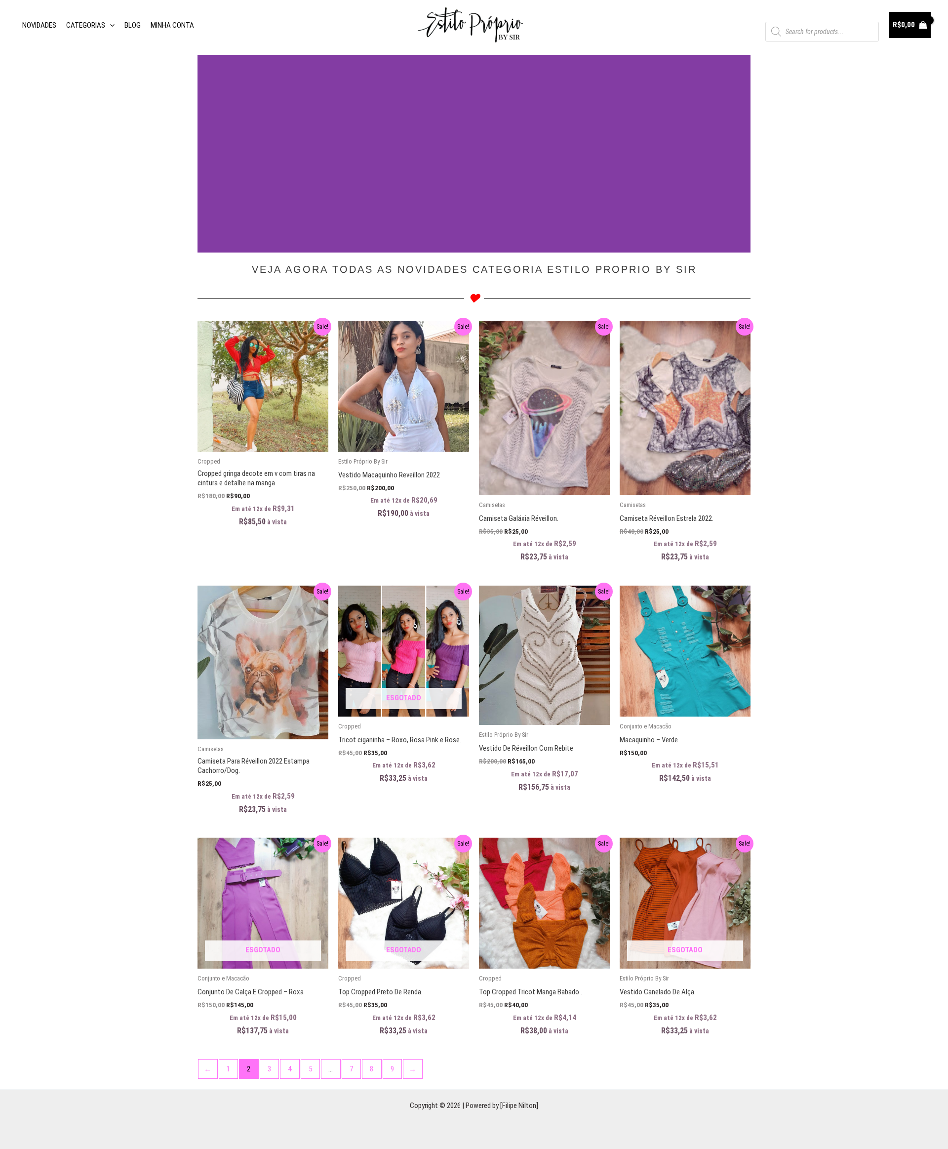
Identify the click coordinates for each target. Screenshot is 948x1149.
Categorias (85, 25)
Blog (132, 25)
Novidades (39, 25)
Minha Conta (172, 25)
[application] (110, 25)
